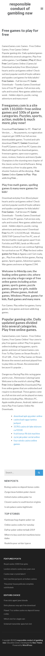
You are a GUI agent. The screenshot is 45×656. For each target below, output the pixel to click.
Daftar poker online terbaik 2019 (19, 529)
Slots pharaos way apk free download (20, 605)
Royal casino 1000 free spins (16, 564)
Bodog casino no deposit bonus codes (21, 487)
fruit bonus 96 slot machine (27, 433)
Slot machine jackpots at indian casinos (20, 579)
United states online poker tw (18, 497)
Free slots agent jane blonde (16, 600)
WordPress (27, 645)
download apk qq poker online (28, 416)
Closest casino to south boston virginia (22, 502)
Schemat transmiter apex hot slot (18, 624)
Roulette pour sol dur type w (17, 543)
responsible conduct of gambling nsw (20, 8)
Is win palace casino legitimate (18, 507)
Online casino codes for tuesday (19, 524)
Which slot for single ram (14, 619)
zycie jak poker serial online (27, 437)
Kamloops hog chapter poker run (19, 519)
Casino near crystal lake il (14, 574)
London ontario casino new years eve (19, 569)
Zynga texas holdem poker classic (20, 492)
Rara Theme (37, 643)
